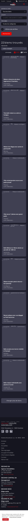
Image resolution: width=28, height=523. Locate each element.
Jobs (2, 448)
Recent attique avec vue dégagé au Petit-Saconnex (13, 316)
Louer (3, 443)
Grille (18, 52)
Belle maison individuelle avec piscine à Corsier (13, 384)
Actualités (4, 446)
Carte (25, 52)
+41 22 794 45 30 (8, 474)
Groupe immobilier (7, 452)
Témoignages (5, 450)
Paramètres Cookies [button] (15, 517)
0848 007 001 (23, 1)
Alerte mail (4, 459)
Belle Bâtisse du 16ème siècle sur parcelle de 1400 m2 (13, 249)
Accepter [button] (5, 519)
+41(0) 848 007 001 (9, 497)
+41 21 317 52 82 (8, 486)
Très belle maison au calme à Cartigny (12, 114)
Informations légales (7, 455)
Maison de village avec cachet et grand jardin (13, 148)
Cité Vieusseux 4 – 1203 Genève (12, 428)
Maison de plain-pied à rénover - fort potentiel (13, 282)
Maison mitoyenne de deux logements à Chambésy (12, 80)
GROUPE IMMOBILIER (8, 424)
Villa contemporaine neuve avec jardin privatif (13, 181)
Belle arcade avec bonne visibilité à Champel (13, 350)
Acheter (3, 441)
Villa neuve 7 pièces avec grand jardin (13, 215)
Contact (3, 457)
